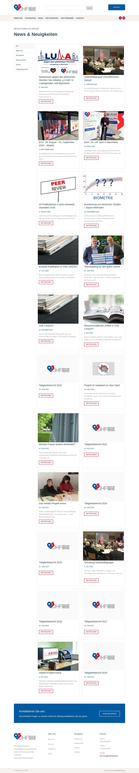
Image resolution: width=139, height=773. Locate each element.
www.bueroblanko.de (117, 770)
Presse (18, 65)
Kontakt (116, 7)
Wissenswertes (21, 60)
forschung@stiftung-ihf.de (109, 756)
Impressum (78, 739)
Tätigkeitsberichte (22, 69)
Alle (17, 46)
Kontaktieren (109, 714)
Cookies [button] (77, 748)
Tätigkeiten (30, 18)
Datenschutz (78, 743)
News (40, 18)
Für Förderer (67, 18)
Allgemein (19, 50)
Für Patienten (51, 18)
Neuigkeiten (20, 55)
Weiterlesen (46, 101)
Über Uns (18, 18)
